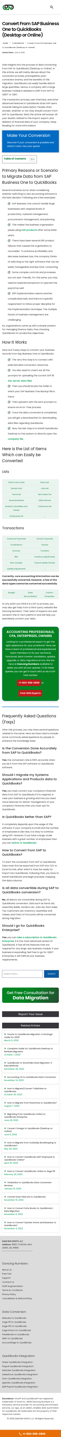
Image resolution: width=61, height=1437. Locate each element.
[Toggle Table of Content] (31, 159)
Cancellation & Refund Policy (17, 1298)
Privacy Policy (9, 1294)
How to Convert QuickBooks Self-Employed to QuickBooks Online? (29, 1158)
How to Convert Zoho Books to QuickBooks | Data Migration (28, 1209)
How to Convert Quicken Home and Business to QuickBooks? (30, 1224)
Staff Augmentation (12, 1286)
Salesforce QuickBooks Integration (20, 1374)
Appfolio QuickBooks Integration (18, 1382)
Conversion (18, 43)
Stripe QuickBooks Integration (17, 1362)
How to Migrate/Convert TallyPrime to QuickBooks (25, 1090)
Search (51, 973)
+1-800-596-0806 (29, 682)
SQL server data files (20, 380)
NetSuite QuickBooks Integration (19, 1370)
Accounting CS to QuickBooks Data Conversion (31, 1077)
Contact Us (8, 1281)
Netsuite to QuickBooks (14, 1317)
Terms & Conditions (12, 1290)
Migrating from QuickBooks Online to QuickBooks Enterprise (24, 1115)
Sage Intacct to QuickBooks (16, 1330)
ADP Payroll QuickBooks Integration (20, 1386)
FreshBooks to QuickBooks (15, 1334)
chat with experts (30, 693)
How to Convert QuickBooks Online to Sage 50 (31, 1171)
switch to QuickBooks (23, 842)
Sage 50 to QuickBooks (14, 1321)
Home (5, 43)
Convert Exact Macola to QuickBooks (26, 1196)
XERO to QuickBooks (12, 1338)
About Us (7, 1269)
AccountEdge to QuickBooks (16, 1342)
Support (6, 1277)
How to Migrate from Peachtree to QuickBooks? (32, 1102)
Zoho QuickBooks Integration (17, 1378)
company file (15, 439)
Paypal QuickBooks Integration (18, 1366)
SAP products (29, 230)
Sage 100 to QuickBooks (14, 1326)
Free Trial (6, 1273)
